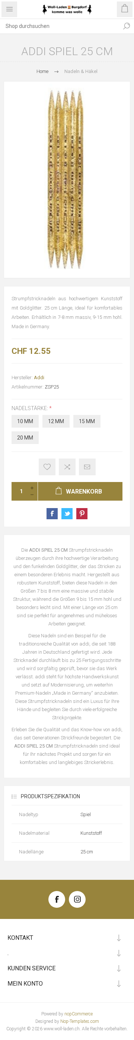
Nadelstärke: (30, 408)
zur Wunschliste (47, 467)
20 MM (25, 438)
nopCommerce (78, 1014)
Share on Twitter (67, 513)
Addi (39, 377)
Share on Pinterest (81, 513)
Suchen (126, 26)
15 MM (87, 421)
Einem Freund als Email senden (87, 467)
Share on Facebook (52, 513)
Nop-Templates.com (79, 1021)
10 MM (25, 421)
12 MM (56, 421)
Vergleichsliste (67, 467)
